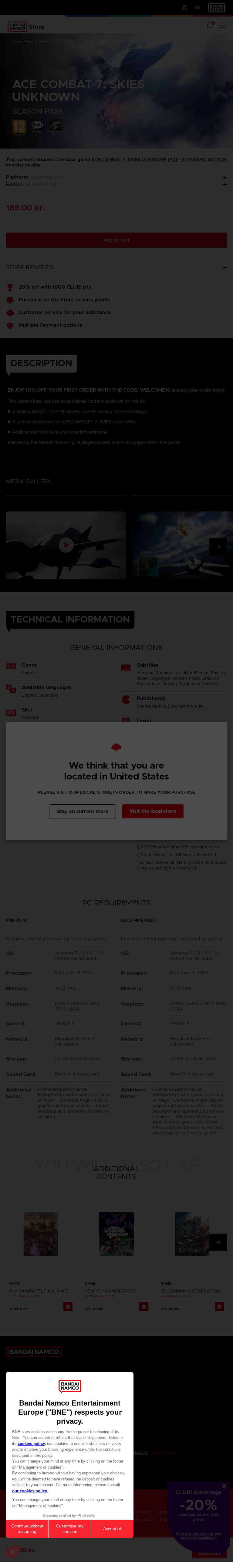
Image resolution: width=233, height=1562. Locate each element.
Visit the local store (152, 811)
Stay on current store (83, 811)
